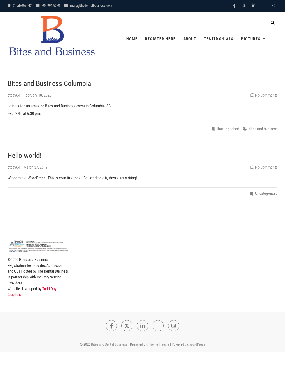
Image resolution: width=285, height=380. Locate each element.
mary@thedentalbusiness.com (91, 5)
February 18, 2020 (37, 95)
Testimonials (219, 38)
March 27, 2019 (36, 167)
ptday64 (14, 95)
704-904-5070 (50, 5)
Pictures (251, 38)
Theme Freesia (158, 344)
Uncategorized (228, 129)
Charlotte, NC (22, 5)
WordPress (197, 344)
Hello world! (24, 155)
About (189, 38)
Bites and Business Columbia (49, 83)
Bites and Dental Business (109, 344)
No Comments (266, 95)
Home (132, 38)
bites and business (263, 129)
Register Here (160, 38)
